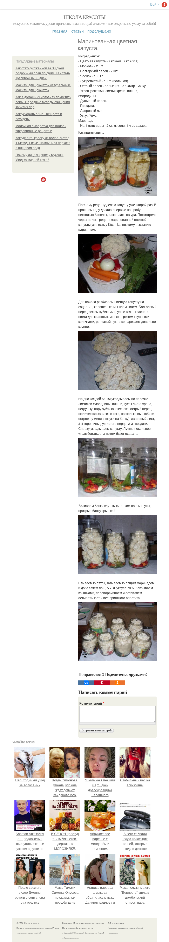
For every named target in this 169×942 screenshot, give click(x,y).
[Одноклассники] (117, 682)
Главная (60, 31)
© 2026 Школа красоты (27, 923)
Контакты (67, 923)
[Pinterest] (102, 682)
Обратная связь (116, 923)
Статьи (77, 31)
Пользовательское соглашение (88, 923)
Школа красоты (84, 16)
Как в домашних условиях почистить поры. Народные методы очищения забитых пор (43, 102)
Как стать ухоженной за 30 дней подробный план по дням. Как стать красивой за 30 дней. (42, 73)
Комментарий (91, 703)
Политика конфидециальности (77, 928)
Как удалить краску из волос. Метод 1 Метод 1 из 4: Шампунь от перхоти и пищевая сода (42, 143)
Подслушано (99, 31)
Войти (155, 4)
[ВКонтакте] (86, 682)
